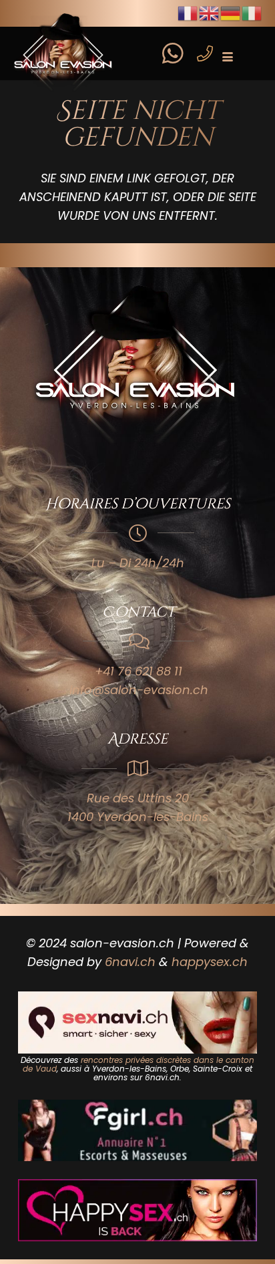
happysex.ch (210, 961)
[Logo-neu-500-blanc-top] (64, 53)
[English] (209, 12)
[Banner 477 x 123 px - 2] (137, 1022)
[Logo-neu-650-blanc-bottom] (137, 366)
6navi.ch (130, 961)
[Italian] (252, 12)
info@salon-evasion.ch (138, 689)
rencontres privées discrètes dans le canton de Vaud (138, 1064)
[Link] (173, 44)
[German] (231, 12)
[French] (188, 12)
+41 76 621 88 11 (138, 671)
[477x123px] (137, 1210)
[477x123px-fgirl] (137, 1130)
